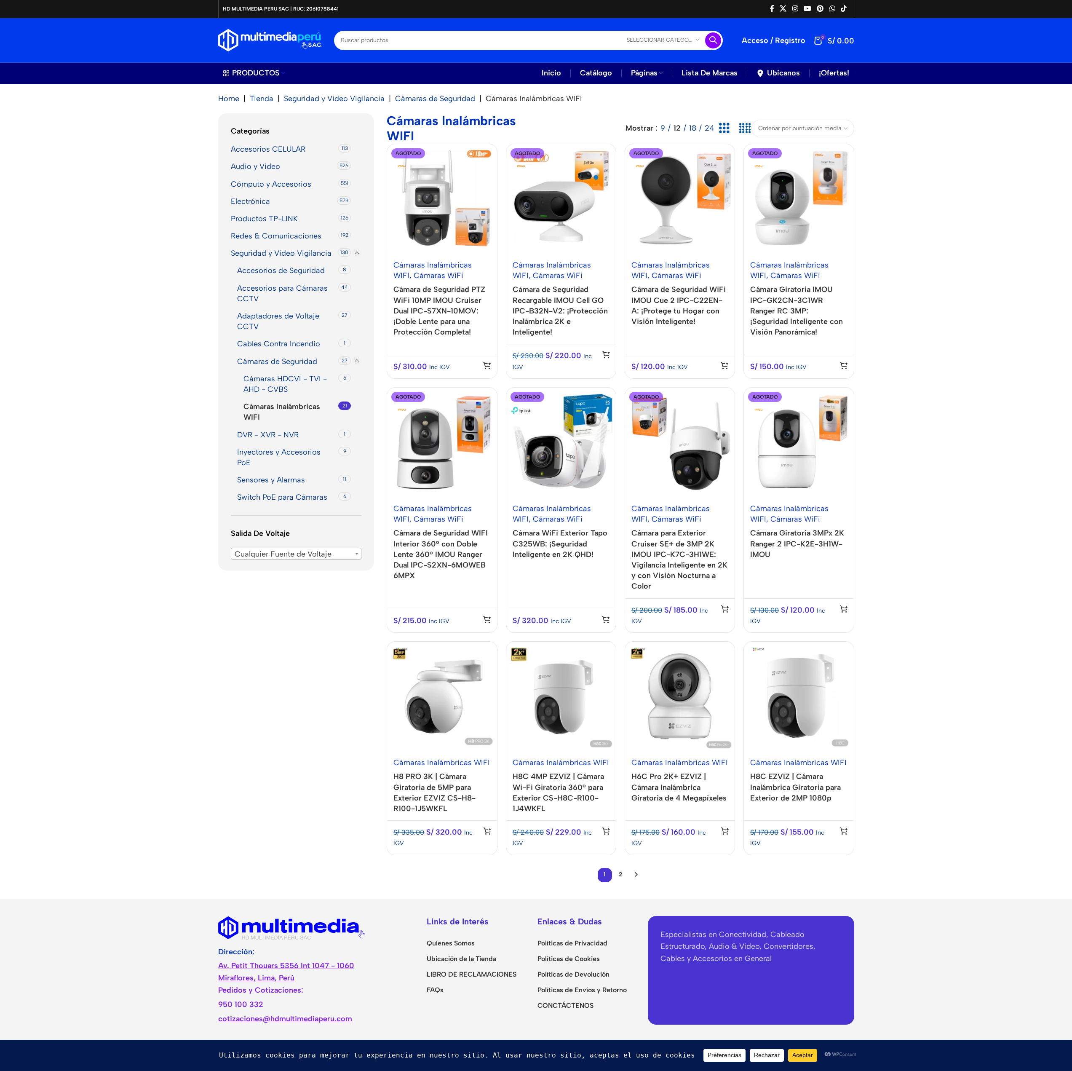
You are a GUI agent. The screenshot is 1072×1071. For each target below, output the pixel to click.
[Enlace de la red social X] (783, 8)
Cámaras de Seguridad (435, 98)
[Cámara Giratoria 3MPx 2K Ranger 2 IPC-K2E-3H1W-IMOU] (798, 442)
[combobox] (296, 553)
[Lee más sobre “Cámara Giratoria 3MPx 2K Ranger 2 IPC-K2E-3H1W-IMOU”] (843, 609)
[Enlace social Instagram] (795, 8)
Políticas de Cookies (568, 959)
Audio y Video (255, 166)
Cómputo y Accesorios (271, 183)
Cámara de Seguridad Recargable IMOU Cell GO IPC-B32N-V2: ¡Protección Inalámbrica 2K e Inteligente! (560, 311)
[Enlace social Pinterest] (820, 8)
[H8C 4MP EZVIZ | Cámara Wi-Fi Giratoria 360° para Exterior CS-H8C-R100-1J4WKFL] (561, 696)
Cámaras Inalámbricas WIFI (281, 412)
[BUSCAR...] (713, 40)
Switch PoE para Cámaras (282, 497)
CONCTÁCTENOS (565, 1005)
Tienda (261, 98)
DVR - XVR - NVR (268, 434)
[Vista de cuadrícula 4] (744, 128)
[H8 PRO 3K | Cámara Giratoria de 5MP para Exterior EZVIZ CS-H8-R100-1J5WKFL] (442, 696)
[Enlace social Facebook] (772, 8)
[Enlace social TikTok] (843, 8)
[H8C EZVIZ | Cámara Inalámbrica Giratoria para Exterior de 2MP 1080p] (798, 696)
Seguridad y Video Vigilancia (334, 98)
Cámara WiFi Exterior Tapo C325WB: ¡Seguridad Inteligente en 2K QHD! (560, 543)
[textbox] (296, 554)
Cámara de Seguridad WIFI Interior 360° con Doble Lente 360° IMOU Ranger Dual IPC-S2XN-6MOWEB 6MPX (440, 554)
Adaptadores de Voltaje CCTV (278, 321)
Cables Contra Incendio (278, 343)
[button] (487, 831)
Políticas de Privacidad (572, 943)
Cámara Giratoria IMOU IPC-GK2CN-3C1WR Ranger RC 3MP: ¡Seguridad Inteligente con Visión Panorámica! (796, 311)
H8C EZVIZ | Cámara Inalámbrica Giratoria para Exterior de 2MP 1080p (795, 787)
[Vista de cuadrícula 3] (724, 128)
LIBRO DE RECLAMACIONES (471, 974)
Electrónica (250, 201)
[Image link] (292, 927)
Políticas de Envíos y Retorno (582, 990)
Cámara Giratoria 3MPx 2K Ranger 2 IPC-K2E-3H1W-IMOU (797, 543)
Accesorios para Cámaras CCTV (282, 293)
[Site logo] (269, 39)
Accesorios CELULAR (268, 149)
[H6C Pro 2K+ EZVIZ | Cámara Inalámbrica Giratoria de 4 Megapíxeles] (680, 696)
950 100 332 (240, 1004)
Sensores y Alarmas (271, 480)
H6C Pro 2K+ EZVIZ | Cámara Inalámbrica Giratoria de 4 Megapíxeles (679, 787)
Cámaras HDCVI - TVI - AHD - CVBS (285, 384)
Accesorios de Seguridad (281, 270)
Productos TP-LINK (264, 218)
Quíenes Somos (451, 943)
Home (228, 98)
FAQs (435, 990)
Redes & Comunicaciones (276, 236)
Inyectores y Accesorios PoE (279, 457)
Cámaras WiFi (438, 275)
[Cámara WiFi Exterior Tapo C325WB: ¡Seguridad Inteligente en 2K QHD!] (561, 442)
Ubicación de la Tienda (461, 959)
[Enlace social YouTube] (807, 8)
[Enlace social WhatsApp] (832, 8)
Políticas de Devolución (573, 974)
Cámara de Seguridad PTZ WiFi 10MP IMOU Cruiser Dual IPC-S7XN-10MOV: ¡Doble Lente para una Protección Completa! (439, 311)
